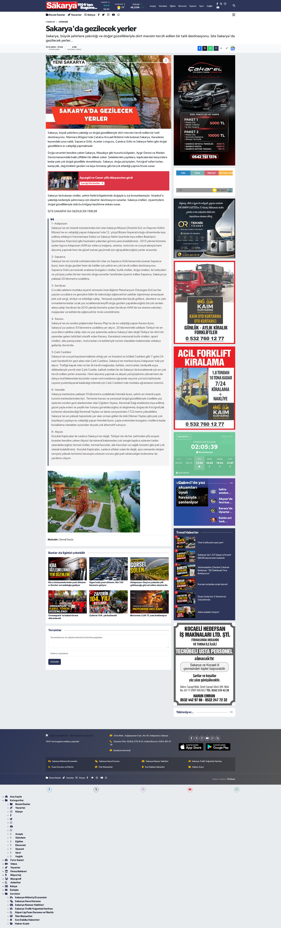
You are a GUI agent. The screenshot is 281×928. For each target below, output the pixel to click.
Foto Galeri (17, 860)
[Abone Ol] (232, 48)
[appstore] (191, 747)
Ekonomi (20, 845)
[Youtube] (207, 738)
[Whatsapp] (212, 738)
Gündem (20, 837)
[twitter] (96, 789)
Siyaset (19, 849)
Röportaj (15, 875)
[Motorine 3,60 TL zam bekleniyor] (149, 602)
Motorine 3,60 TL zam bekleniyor (148, 615)
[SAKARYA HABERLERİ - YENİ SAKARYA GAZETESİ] (72, 6)
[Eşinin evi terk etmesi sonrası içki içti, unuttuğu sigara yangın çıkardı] (213, 519)
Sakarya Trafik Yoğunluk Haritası (207, 761)
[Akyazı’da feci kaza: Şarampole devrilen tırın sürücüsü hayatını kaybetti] (213, 500)
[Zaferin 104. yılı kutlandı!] (108, 602)
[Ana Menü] (233, 15)
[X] (196, 738)
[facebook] (49, 789)
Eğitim (19, 841)
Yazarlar (76, 15)
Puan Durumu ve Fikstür (63, 767)
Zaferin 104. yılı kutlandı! (103, 615)
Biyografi (15, 879)
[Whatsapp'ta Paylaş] (210, 48)
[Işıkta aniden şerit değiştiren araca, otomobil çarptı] (213, 491)
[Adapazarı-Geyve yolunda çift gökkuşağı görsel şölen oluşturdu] (149, 568)
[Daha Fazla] (216, 48)
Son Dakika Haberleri (155, 767)
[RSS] (217, 738)
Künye (91, 15)
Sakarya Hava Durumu (109, 761)
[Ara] (234, 6)
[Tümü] (231, 712)
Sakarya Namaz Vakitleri (157, 761)
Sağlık (19, 856)
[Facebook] (191, 738)
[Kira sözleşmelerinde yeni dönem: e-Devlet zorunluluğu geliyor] (67, 568)
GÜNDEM (63, 22)
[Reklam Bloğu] (204, 110)
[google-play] (218, 747)
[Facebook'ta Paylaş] (200, 48)
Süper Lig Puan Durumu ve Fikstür (34, 912)
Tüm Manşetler (105, 767)
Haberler (50, 22)
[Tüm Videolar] (231, 483)
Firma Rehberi (18, 871)
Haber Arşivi (198, 767)
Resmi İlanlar (57, 15)
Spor (18, 852)
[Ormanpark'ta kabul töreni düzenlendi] (67, 602)
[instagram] (142, 789)
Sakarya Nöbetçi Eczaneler (64, 761)
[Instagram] (201, 738)
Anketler (15, 882)
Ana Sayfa (16, 796)
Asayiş (19, 834)
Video (13, 864)
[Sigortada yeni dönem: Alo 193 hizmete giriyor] (108, 568)
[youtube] (189, 789)
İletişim (14, 890)
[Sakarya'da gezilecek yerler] (108, 92)
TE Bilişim (231, 779)
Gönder (54, 662)
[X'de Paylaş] (204, 48)
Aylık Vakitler (183, 473)
